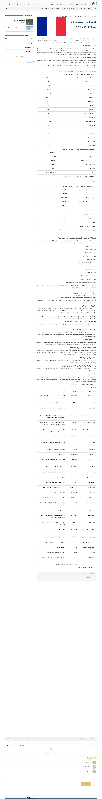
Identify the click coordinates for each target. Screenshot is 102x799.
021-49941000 (38, 4)
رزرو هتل (76, 4)
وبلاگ (95, 16)
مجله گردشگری (64, 4)
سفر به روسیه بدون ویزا (88, 739)
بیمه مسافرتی (54, 4)
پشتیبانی (17, 4)
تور (71, 4)
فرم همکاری (26, 4)
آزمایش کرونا (57, 324)
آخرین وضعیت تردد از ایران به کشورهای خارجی (20, 739)
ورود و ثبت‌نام (9, 4)
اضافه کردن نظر (86, 784)
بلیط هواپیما (83, 4)
